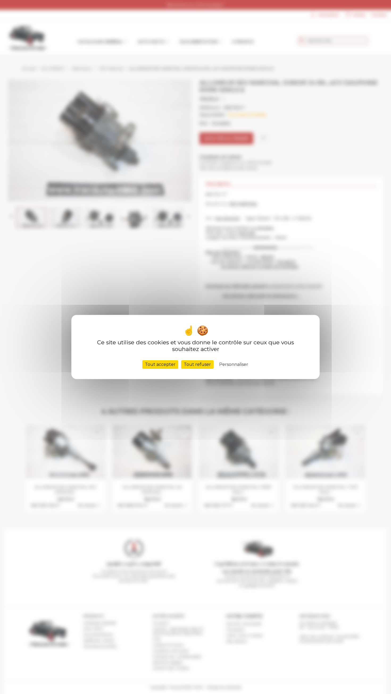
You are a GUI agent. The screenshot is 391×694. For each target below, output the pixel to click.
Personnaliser (233, 364)
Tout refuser (197, 364)
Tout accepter (160, 364)
